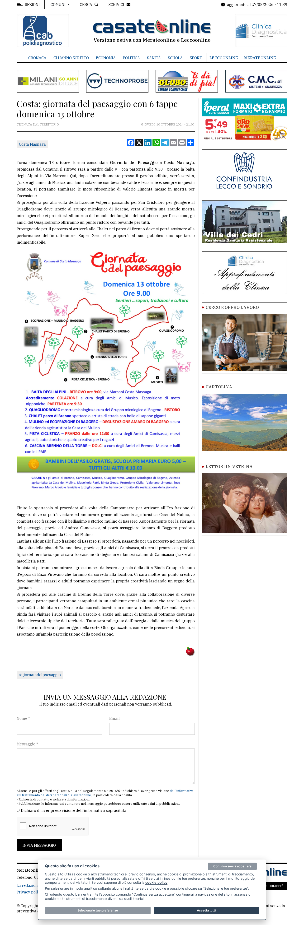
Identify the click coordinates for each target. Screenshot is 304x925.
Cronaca (37, 58)
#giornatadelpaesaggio (40, 674)
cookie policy (156, 882)
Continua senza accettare (232, 866)
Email (114, 718)
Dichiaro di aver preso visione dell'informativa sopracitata (73, 810)
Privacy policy (29, 892)
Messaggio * (27, 744)
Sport (196, 58)
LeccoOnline (223, 58)
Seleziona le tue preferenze (97, 910)
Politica (131, 58)
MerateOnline (260, 58)
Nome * (23, 718)
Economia (106, 58)
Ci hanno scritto (71, 58)
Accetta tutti (206, 910)
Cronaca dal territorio (38, 124)
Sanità (154, 58)
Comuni (58, 4)
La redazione (28, 885)
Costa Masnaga (32, 144)
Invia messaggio (39, 845)
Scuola (175, 58)
